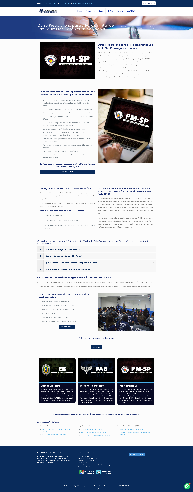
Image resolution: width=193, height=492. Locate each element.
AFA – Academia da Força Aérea (91, 429)
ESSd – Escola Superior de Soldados (132, 429)
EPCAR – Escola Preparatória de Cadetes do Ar (96, 433)
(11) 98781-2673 (64, 3)
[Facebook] (95, 489)
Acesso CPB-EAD (149, 3)
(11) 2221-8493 (51, 3)
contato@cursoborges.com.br (82, 3)
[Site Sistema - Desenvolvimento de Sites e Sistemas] (124, 486)
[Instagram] (98, 489)
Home (149, 25)
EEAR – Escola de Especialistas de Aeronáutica (96, 436)
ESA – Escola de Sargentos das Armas (54, 435)
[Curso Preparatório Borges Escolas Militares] (48, 11)
